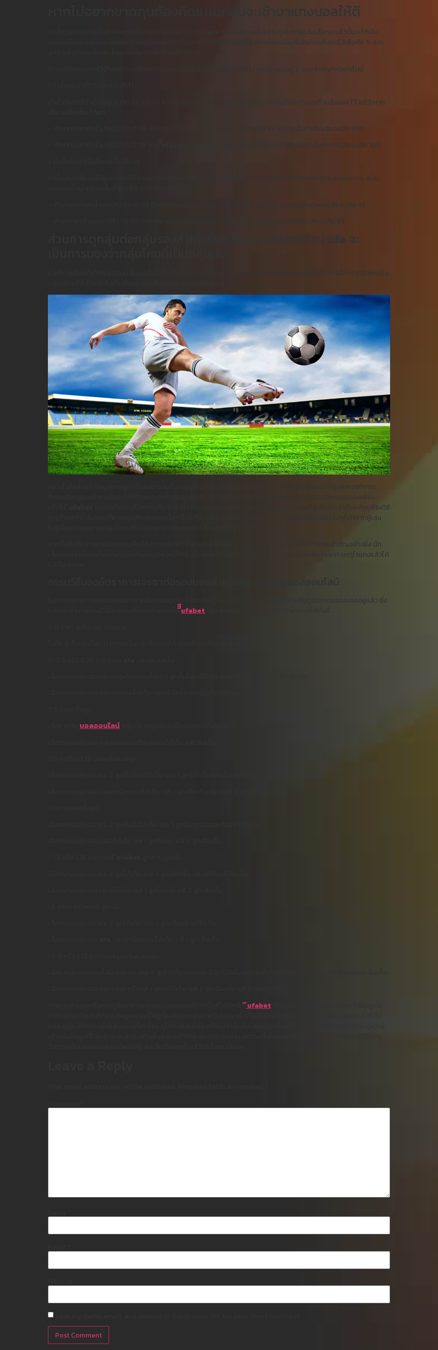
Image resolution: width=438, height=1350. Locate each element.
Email (59, 1246)
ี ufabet (258, 1005)
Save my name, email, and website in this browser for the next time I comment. (177, 1315)
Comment (66, 1103)
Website (60, 1281)
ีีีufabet (193, 610)
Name (59, 1212)
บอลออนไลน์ (100, 725)
